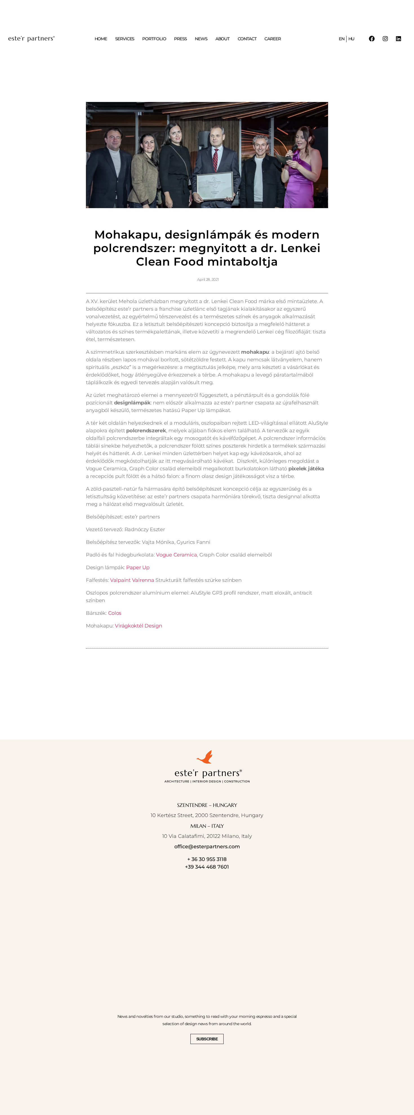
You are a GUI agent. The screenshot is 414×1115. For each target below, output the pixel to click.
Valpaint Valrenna (132, 580)
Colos (115, 613)
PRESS (180, 38)
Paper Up (138, 567)
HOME (101, 38)
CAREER (272, 38)
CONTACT (247, 38)
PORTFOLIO (154, 38)
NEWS (201, 38)
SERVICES (124, 38)
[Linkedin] (399, 39)
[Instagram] (385, 39)
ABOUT (222, 38)
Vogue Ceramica (176, 555)
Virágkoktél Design (138, 626)
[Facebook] (372, 39)
